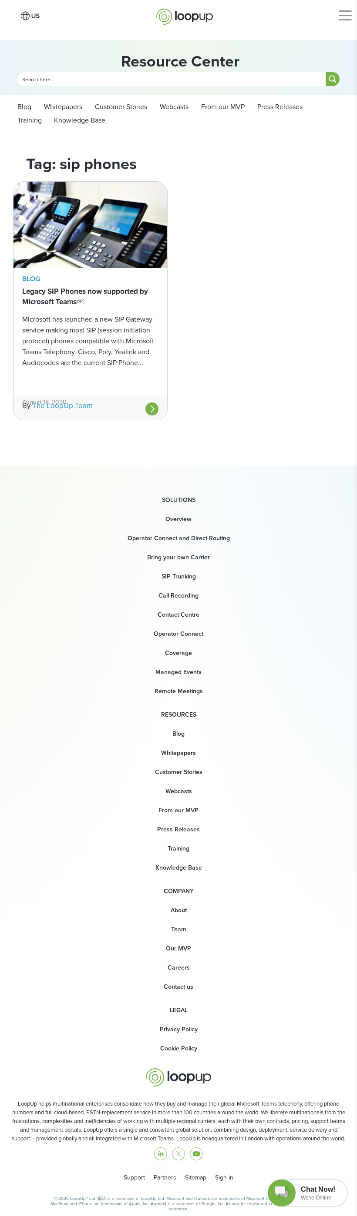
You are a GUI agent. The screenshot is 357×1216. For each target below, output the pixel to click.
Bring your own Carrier (178, 557)
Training (29, 120)
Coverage (178, 653)
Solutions (178, 500)
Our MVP (178, 948)
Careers (179, 967)
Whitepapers (62, 107)
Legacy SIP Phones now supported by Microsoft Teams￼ (85, 296)
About (179, 910)
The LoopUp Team (62, 405)
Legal (179, 1010)
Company (179, 891)
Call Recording (178, 595)
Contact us (178, 986)
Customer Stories (120, 107)
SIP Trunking (179, 576)
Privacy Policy (179, 1029)
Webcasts (173, 107)
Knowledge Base (79, 120)
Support (134, 1177)
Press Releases (279, 107)
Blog (24, 107)
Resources (178, 715)
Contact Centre (178, 614)
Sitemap (195, 1177)
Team (178, 929)
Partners (165, 1177)
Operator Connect (178, 633)
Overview (178, 519)
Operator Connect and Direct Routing (179, 538)
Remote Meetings (179, 691)
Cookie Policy (178, 1048)
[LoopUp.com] (184, 14)
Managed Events (178, 672)
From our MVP (222, 107)
